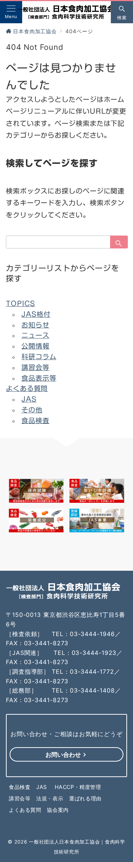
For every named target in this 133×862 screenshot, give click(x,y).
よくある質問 (27, 388)
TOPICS (20, 303)
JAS (29, 399)
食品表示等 (39, 378)
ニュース (35, 335)
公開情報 (35, 346)
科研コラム (39, 356)
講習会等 (35, 367)
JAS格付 (36, 314)
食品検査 (35, 420)
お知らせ (35, 325)
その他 (31, 409)
